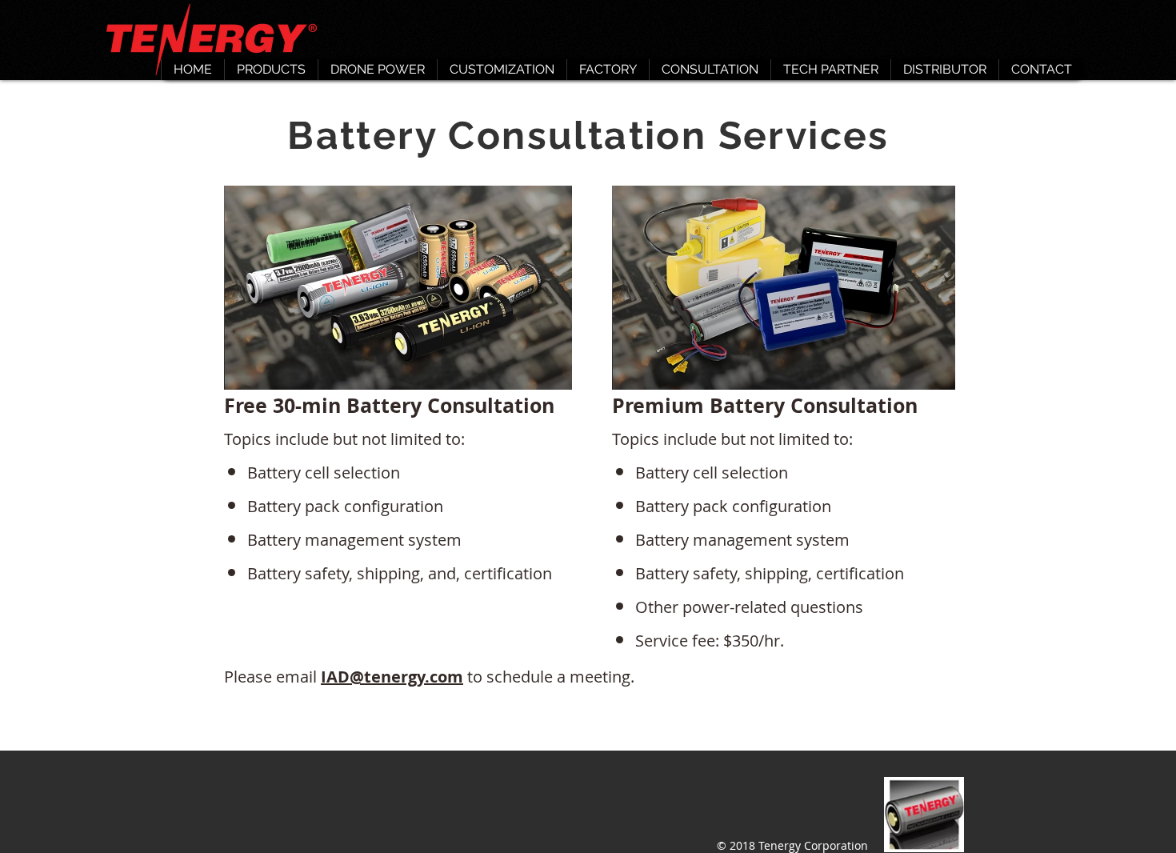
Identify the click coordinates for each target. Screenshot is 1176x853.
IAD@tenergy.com (392, 676)
